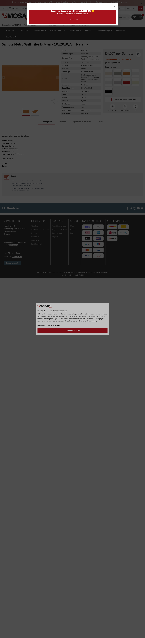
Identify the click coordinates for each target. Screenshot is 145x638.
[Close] (114, 6)
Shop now (74, 19)
